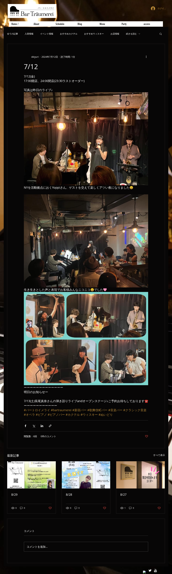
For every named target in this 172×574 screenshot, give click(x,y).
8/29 (14, 495)
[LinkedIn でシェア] (42, 425)
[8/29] (31, 474)
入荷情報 (29, 33)
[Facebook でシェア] (25, 425)
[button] (160, 33)
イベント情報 (46, 33)
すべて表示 (159, 455)
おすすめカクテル (68, 33)
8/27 (123, 495)
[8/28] (86, 474)
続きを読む (131, 33)
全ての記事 (12, 33)
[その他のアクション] (146, 57)
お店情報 (115, 33)
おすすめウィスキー (94, 33)
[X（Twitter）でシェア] (33, 425)
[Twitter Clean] (150, 570)
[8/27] (140, 474)
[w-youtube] (155, 570)
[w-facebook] (144, 572)
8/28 (69, 495)
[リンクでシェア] (50, 425)
